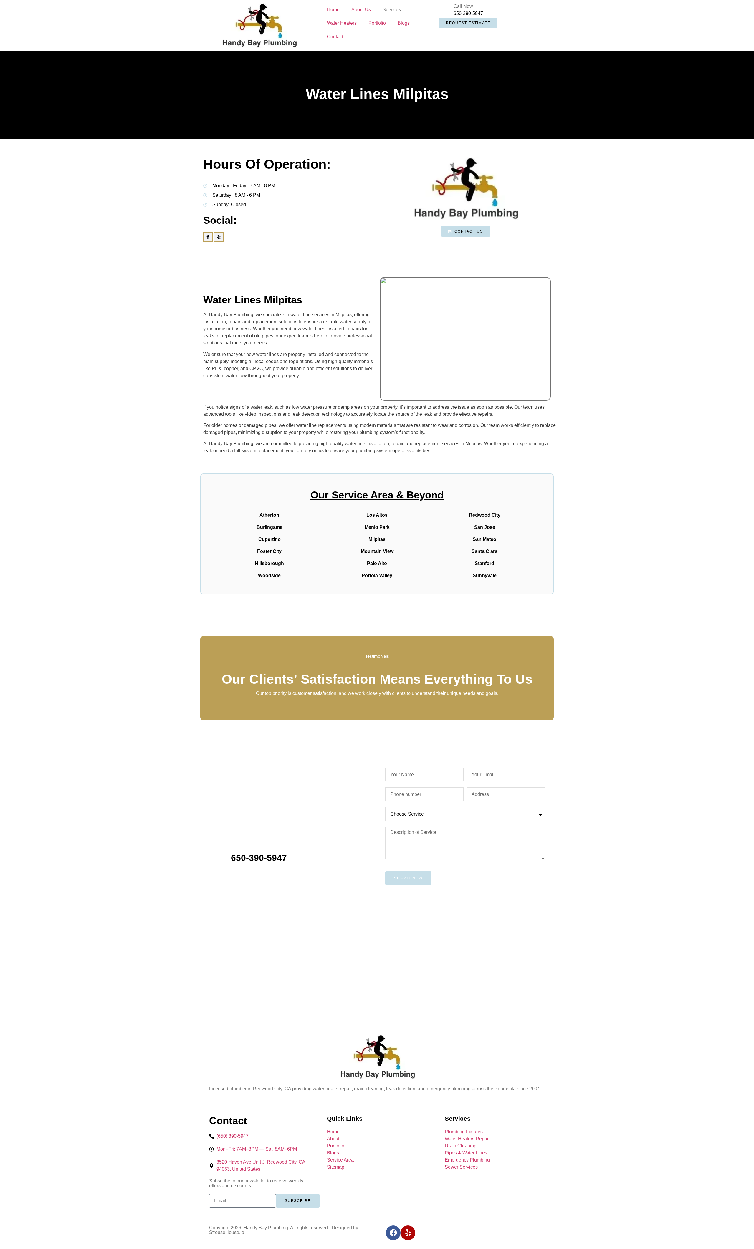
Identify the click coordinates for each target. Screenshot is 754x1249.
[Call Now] (446, 10)
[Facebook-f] (208, 237)
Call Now (463, 6)
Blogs (404, 23)
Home (333, 9)
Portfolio (377, 23)
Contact (335, 36)
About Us (361, 9)
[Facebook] (393, 1232)
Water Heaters (342, 23)
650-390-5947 (468, 13)
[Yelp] (219, 237)
